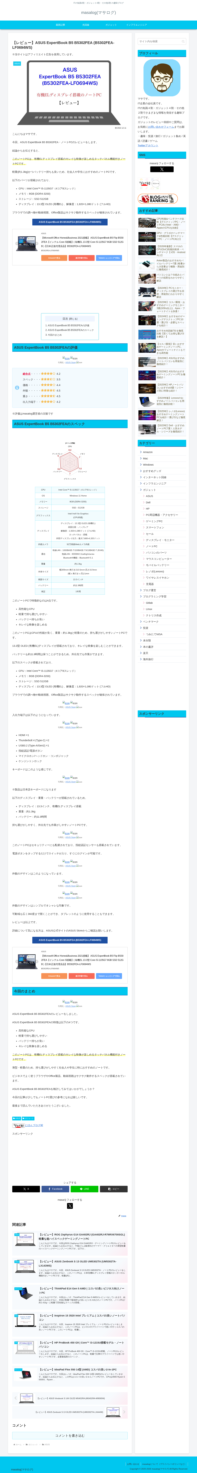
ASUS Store (70, 363)
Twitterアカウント (148, 145)
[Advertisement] (70, 289)
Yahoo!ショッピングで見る (109, 258)
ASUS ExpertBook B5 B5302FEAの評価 (68, 325)
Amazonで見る (54, 258)
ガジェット (29, 1118)
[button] (114, 1189)
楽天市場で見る (82, 258)
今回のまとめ (55, 334)
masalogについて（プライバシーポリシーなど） (164, 1464)
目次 (65, 318)
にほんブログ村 (34, 1125)
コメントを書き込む (70, 1435)
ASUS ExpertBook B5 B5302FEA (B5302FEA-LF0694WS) (70, 222)
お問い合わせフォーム (161, 126)
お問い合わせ (133, 1464)
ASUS (17, 1118)
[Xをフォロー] (70, 1206)
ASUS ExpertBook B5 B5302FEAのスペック (71, 330)
